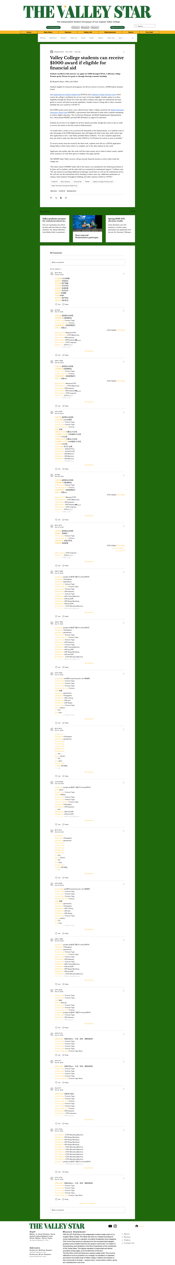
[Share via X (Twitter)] (56, 198)
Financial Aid (78, 181)
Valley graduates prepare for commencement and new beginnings (54, 220)
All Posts (42, 38)
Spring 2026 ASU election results (116, 220)
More (120, 38)
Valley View (111, 38)
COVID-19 (54, 181)
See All (133, 211)
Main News (53, 38)
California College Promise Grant (103, 181)
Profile (83, 38)
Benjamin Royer (71, 191)
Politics (91, 38)
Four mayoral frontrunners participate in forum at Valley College (87, 236)
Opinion (100, 38)
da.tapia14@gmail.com (39, 1240)
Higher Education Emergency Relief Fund (64, 185)
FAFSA (87, 181)
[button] (132, 38)
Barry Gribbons (65, 181)
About (127, 1234)
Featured (63, 38)
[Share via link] (66, 198)
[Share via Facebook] (51, 198)
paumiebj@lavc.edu (38, 1256)
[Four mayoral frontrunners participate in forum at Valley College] (87, 223)
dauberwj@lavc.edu (38, 1252)
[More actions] (124, 52)
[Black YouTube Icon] (110, 1226)
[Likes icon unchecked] (56, 304)
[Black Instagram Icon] (115, 1226)
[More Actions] (124, 273)
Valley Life (73, 38)
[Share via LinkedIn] (61, 198)
